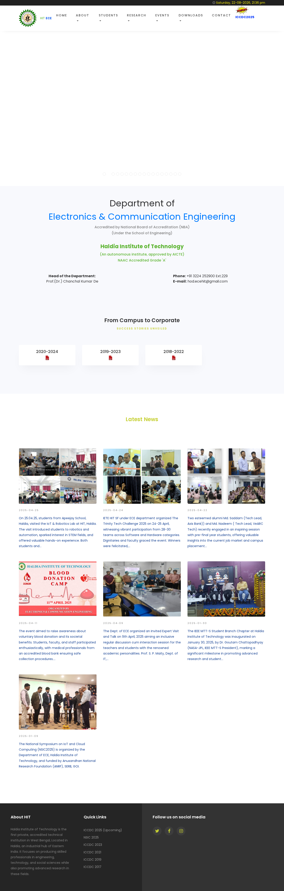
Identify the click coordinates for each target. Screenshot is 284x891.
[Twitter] (157, 831)
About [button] (82, 15)
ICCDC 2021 (92, 852)
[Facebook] (169, 831)
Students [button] (108, 15)
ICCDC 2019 (92, 859)
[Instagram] (181, 831)
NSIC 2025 (91, 837)
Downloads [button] (191, 15)
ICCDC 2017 (92, 867)
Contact (221, 15)
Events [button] (162, 15)
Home (61, 15)
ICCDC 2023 (93, 845)
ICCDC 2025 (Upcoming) (103, 830)
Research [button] (136, 15)
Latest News (142, 419)
